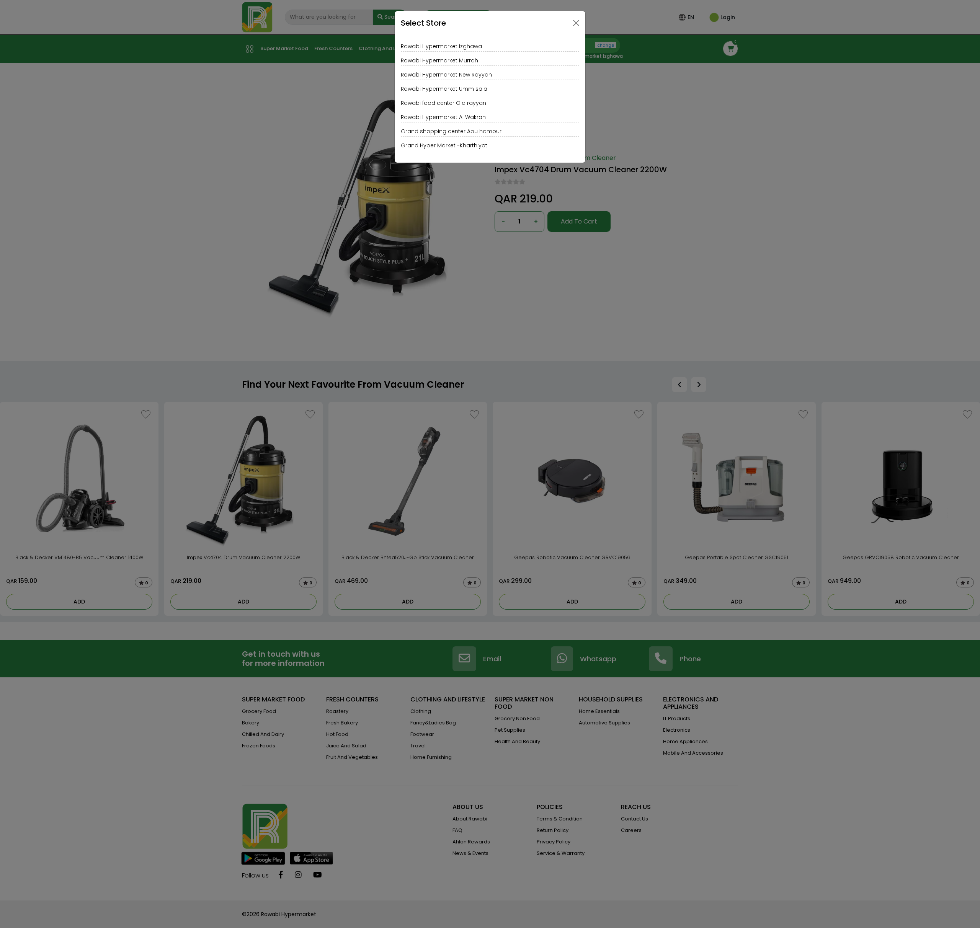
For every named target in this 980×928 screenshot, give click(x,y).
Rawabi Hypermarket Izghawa (441, 46)
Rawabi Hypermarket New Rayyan (446, 74)
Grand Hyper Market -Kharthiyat (444, 145)
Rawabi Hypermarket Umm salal (444, 89)
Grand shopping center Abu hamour (451, 131)
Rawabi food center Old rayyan (443, 103)
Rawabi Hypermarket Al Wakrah (443, 117)
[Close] (576, 23)
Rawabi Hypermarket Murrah (439, 60)
